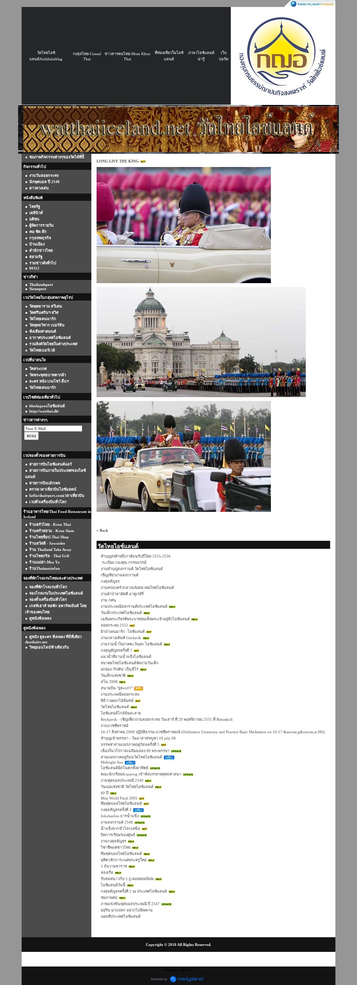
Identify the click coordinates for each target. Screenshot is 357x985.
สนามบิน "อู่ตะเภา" (116, 688)
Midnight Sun (112, 762)
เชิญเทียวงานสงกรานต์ (119, 575)
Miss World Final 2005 (119, 798)
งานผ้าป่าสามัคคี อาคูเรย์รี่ (122, 594)
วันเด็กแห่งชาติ (113, 675)
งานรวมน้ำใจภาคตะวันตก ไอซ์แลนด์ (131, 644)
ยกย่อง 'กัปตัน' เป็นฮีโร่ (119, 669)
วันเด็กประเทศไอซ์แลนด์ (121, 613)
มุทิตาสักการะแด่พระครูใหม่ (123, 860)
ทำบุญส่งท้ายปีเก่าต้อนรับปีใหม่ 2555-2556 (135, 556)
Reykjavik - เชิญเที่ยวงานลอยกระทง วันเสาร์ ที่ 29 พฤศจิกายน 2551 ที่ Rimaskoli (167, 719)
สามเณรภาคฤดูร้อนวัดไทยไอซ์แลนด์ (131, 757)
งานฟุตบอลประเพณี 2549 (122, 780)
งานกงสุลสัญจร (113, 841)
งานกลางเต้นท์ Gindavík (121, 638)
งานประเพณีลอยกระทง (120, 694)
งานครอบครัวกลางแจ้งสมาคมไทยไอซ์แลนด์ (137, 587)
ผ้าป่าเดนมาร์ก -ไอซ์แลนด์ (123, 631)
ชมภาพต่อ (109, 897)
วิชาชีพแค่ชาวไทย (115, 847)
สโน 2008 (109, 682)
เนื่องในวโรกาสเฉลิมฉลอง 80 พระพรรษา (135, 751)
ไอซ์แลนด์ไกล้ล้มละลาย (121, 713)
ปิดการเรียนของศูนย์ (118, 835)
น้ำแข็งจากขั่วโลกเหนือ (120, 828)
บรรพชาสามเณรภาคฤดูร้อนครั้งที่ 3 (130, 744)
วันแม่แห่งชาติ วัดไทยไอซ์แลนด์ (127, 787)
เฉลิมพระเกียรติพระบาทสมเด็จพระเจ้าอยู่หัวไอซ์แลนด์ (145, 619)
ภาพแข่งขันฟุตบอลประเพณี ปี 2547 (130, 904)
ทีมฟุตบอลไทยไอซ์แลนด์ (121, 803)
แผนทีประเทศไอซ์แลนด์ (120, 916)
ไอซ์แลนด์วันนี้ (113, 885)
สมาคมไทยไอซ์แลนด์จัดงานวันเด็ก (130, 663)
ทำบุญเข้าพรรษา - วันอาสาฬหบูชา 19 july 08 (138, 738)
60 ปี (104, 793)
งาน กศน (108, 600)
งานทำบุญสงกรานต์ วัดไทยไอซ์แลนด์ (132, 569)
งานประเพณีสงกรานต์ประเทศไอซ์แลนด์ (134, 606)
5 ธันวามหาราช (114, 866)
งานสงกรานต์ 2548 (117, 822)
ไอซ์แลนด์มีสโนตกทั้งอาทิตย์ (124, 768)
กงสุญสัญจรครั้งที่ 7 (116, 650)
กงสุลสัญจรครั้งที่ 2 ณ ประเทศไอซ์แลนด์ (134, 891)
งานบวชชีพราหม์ (114, 725)
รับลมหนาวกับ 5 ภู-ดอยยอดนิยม (127, 879)
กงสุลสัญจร (110, 581)
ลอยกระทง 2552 (114, 625)
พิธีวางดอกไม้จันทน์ (117, 700)
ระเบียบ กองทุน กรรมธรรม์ (123, 562)
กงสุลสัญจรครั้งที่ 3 (116, 810)
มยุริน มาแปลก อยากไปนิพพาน (127, 910)
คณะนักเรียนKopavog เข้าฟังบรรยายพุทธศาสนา (141, 774)
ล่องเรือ (107, 872)
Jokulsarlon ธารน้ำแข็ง (120, 816)
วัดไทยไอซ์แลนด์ (115, 707)
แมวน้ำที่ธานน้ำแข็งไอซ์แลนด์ (126, 656)
